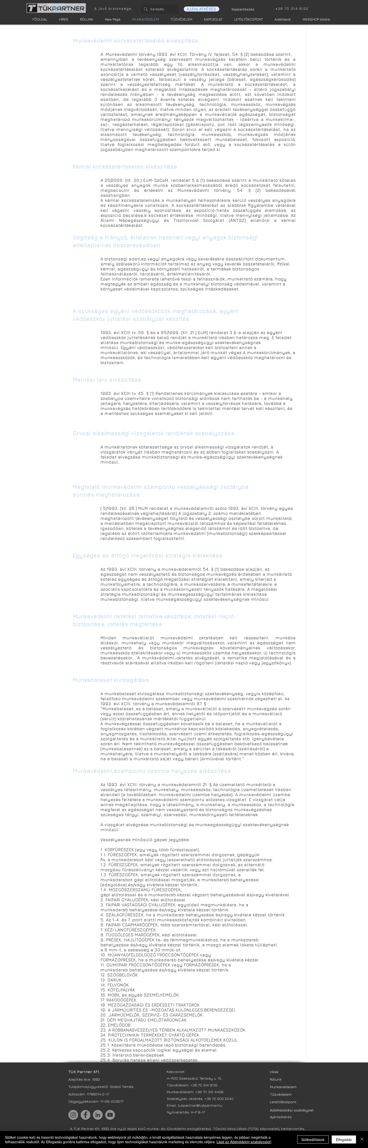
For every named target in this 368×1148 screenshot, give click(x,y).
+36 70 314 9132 (204, 1085)
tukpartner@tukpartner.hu (200, 1105)
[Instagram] (73, 1115)
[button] (201, 9)
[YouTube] (110, 1115)
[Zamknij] (362, 1139)
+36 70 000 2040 (219, 1098)
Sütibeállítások (312, 1139)
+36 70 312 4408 (209, 1092)
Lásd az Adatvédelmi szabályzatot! (244, 1141)
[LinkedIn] (98, 1115)
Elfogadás (344, 1139)
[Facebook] (85, 1115)
